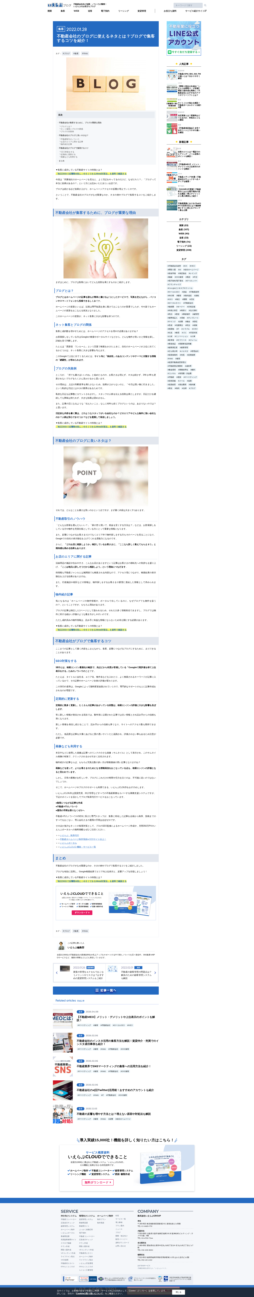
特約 (177, 388)
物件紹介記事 (66, 144)
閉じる (178, 1292)
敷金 (188, 321)
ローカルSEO (119, 1025)
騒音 (179, 295)
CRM (195, 329)
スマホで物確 (66, 1243)
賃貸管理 (142, 11)
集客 (63, 11)
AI (180, 269)
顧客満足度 (173, 347)
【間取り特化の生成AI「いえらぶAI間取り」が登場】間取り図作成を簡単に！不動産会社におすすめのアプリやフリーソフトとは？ (189, 90)
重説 (188, 277)
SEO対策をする (67, 152)
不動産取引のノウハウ (70, 139)
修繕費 (171, 307)
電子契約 (105, 11)
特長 (117, 1216)
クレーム (193, 340)
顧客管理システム (68, 1226)
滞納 (183, 318)
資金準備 (172, 273)
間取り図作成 (66, 1250)
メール (182, 381)
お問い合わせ (120, 1246)
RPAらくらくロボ (68, 1266)
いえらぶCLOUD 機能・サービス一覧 (78, 847)
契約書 (192, 384)
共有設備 (191, 307)
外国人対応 (173, 310)
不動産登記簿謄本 (176, 366)
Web (104, 1049)
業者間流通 (65, 1236)
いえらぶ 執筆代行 (69, 835)
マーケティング (85, 1025)
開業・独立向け (121, 1236)
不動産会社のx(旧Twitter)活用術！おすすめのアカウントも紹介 (115, 1090)
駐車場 (171, 340)
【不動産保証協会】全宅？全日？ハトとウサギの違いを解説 (189, 130)
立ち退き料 (173, 351)
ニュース (118, 1229)
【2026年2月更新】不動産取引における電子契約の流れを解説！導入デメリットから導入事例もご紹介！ (189, 192)
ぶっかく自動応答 (86, 1229)
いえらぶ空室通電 (86, 1263)
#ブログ (66, 53)
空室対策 (193, 333)
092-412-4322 (146, 1260)
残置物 (171, 329)
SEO (171, 299)
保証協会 (182, 273)
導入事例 (118, 1222)
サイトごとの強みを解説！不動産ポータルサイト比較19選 (189, 105)
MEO (130, 1025)
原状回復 (172, 381)
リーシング (123, 11)
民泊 (170, 314)
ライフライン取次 (68, 1256)
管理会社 (195, 351)
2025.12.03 (91, 1108)
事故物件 (186, 314)
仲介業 (171, 295)
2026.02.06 (92, 1035)
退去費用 (182, 384)
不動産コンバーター (68, 1219)
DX (186, 266)
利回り (183, 310)
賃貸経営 (172, 384)
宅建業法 (179, 325)
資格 (197, 295)
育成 (170, 325)
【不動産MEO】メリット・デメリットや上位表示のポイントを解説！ (189, 166)
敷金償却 (172, 370)
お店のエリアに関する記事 (72, 141)
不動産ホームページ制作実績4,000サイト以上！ (83, 839)
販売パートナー (121, 1239)
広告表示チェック (68, 1223)
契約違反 (188, 295)
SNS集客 (125, 1049)
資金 (185, 292)
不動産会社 (106, 1025)
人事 (193, 336)
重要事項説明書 (185, 344)
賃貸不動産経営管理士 (177, 362)
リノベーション (182, 336)
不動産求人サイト (68, 1263)
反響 (111, 1119)
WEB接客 (65, 1260)
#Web (85, 53)
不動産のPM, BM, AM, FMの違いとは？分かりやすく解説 (189, 76)
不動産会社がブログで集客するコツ (74, 148)
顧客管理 (184, 347)
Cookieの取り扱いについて (89, 1293)
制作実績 (100, 1223)
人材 (170, 336)
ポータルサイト (175, 303)
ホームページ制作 (68, 1229)
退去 (170, 388)
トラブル (186, 329)
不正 (195, 277)
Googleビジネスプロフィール (180, 288)
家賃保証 (172, 344)
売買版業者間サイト (68, 1239)
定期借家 (191, 355)
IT (103, 1095)
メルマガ (184, 351)
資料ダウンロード (122, 1243)
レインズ (193, 273)
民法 (188, 325)
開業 (50, 11)
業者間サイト (84, 1226)
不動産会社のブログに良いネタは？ (74, 135)
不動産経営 (194, 292)
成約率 (188, 366)
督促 (177, 314)
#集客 (75, 53)
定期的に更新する (68, 154)
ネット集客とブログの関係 (72, 129)
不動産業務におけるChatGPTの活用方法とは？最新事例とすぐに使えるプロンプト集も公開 (189, 206)
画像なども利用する (69, 157)
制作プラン (101, 1219)
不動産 (171, 377)
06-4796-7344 (147, 1238)
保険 (195, 325)
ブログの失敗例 (67, 131)
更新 (179, 377)
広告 (192, 299)
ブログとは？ (66, 126)
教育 (177, 333)
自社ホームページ (123, 1119)
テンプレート (193, 318)
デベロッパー (192, 281)
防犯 (195, 321)
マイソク (172, 321)
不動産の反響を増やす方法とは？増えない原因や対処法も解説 (114, 1113)
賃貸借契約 (173, 355)
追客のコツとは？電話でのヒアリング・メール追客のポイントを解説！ (189, 154)
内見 (183, 355)
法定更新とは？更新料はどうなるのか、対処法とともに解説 (189, 117)
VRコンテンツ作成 (68, 1253)
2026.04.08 (92, 1011)
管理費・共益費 (185, 373)
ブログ (192, 388)
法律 (185, 388)
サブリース (182, 340)
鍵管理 (196, 314)
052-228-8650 (147, 1250)
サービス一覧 (120, 1219)
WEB (76, 11)
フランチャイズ (175, 284)
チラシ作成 (65, 1246)
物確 (170, 277)
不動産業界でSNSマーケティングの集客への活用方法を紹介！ (114, 1066)
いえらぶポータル (68, 843)
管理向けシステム (87, 1216)
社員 (170, 333)
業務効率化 (183, 370)
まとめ (61, 161)
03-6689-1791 (146, 1226)
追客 (90, 11)
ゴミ (185, 333)
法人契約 (193, 310)
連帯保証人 (173, 318)
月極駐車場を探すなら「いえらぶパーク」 (153, 1268)
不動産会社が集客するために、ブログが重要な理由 (80, 122)
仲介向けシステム (69, 1216)
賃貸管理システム (86, 1219)
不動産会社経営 (175, 266)
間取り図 (172, 269)
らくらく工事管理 (86, 1270)
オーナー (181, 307)
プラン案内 (119, 1226)
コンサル (172, 373)
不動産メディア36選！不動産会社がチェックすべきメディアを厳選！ (189, 179)
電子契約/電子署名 (176, 281)
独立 (178, 299)
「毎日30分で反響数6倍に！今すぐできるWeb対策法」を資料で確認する (91, 173)
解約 (193, 370)
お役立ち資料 (170, 11)
